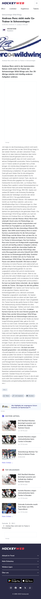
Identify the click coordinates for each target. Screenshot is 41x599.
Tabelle (36, 9)
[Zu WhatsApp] (30, 588)
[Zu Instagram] (11, 588)
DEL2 (3, 9)
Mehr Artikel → (7, 463)
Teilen (7, 396)
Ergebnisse (25, 9)
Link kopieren (19, 396)
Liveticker (13, 9)
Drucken (31, 396)
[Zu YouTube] (20, 588)
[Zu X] (25, 588)
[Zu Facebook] (16, 588)
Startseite (5, 523)
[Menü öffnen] (36, 3)
